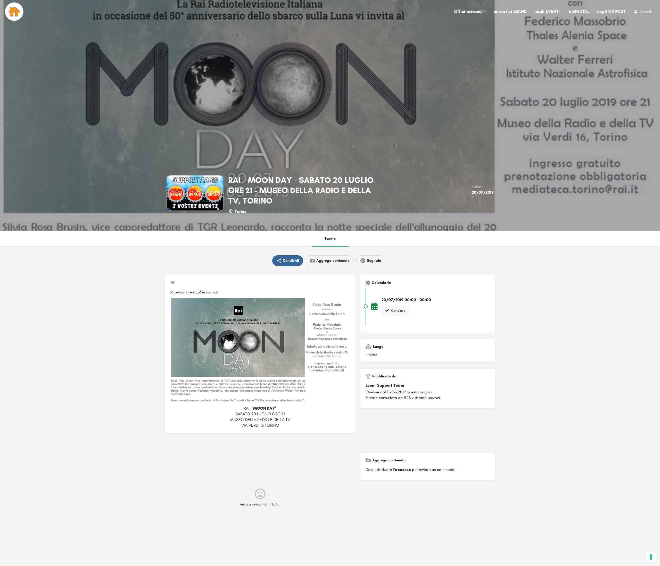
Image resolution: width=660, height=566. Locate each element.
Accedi (646, 11)
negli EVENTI (547, 11)
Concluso (398, 310)
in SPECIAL (578, 11)
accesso (403, 469)
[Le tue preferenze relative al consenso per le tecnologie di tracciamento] (651, 557)
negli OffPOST (611, 11)
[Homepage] (15, 11)
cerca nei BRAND (510, 11)
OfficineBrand (468, 11)
